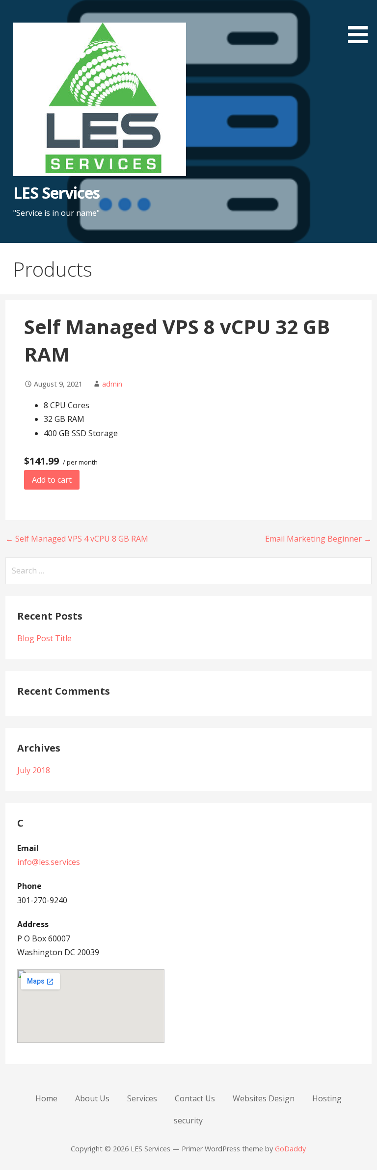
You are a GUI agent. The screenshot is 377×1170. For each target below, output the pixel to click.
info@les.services (48, 862)
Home (46, 1098)
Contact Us (195, 1098)
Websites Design (264, 1098)
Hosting (327, 1098)
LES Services (56, 192)
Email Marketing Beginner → (318, 538)
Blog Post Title (44, 638)
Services (142, 1098)
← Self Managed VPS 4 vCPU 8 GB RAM (76, 538)
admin (112, 384)
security (188, 1120)
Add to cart (52, 479)
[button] (361, 23)
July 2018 (33, 770)
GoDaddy (290, 1148)
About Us (92, 1098)
